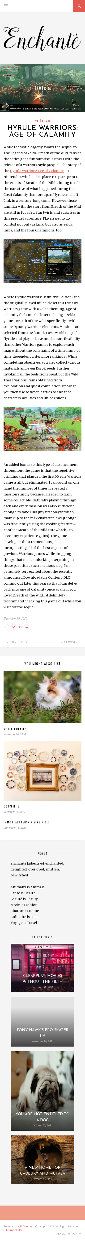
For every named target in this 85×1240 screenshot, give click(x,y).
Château (42, 121)
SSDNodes (26, 1226)
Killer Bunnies (15, 729)
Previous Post (20, 642)
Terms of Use (14, 1230)
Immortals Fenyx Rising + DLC (27, 822)
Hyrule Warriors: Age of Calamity (37, 170)
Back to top (68, 1233)
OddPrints (12, 806)
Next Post (68, 642)
